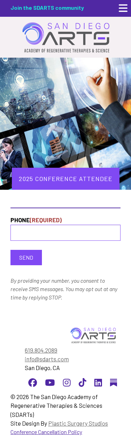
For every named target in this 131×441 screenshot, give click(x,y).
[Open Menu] (123, 8)
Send (26, 257)
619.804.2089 (41, 350)
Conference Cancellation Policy (46, 431)
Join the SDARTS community (47, 7)
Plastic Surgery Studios (78, 423)
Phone (36, 220)
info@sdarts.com (47, 358)
